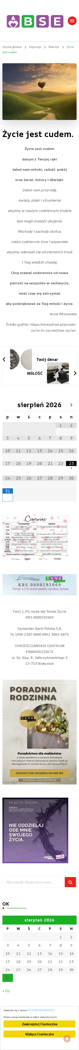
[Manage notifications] (67, 1038)
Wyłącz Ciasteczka (39, 1034)
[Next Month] (71, 405)
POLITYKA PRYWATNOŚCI (41, 1010)
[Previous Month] (7, 405)
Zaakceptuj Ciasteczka (39, 1024)
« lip (6, 990)
